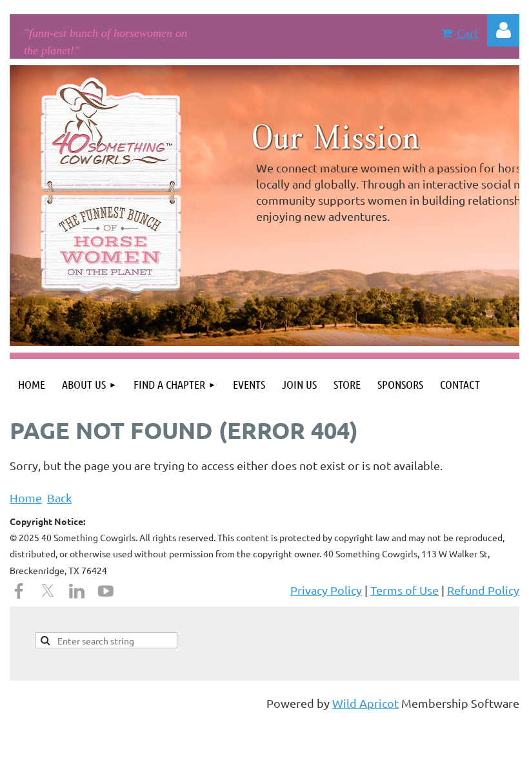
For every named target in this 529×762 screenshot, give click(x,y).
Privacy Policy (326, 590)
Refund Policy (483, 590)
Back (59, 497)
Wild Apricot (365, 703)
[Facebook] (19, 591)
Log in (503, 30)
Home (26, 497)
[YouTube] (106, 591)
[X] (48, 591)
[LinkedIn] (77, 591)
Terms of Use (404, 590)
